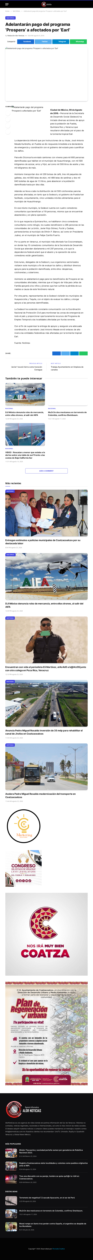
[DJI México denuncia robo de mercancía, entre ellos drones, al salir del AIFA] (25, 394)
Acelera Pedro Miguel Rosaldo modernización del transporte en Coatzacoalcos (40, 796)
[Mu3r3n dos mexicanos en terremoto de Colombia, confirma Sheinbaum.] (68, 394)
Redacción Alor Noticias (16, 35)
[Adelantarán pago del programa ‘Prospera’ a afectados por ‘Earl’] (46, 74)
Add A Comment (46, 471)
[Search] (86, 4)
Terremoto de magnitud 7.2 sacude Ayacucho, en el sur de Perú (47, 1198)
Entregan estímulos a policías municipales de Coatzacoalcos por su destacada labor (42, 542)
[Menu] (6, 4)
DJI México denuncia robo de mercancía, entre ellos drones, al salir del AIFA (24, 413)
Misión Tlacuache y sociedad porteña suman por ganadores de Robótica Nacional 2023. (51, 1151)
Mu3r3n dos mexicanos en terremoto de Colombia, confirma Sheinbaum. (67, 413)
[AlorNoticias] (46, 4)
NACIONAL (10, 18)
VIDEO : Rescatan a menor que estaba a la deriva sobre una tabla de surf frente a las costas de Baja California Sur (25, 455)
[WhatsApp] (7, 131)
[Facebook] (7, 113)
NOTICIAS (10, 491)
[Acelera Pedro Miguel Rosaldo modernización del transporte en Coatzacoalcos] (46, 766)
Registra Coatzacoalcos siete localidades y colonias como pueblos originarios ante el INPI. (53, 1164)
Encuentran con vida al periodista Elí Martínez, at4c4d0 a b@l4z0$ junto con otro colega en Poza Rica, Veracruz (45, 669)
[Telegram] (7, 125)
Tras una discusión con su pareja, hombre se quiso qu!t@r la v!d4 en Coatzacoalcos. (49, 1177)
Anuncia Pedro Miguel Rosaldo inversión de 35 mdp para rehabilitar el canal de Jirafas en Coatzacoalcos (44, 732)
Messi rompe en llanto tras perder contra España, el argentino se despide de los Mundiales (52, 1224)
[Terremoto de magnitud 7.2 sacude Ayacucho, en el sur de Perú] (11, 1200)
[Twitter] (7, 119)
